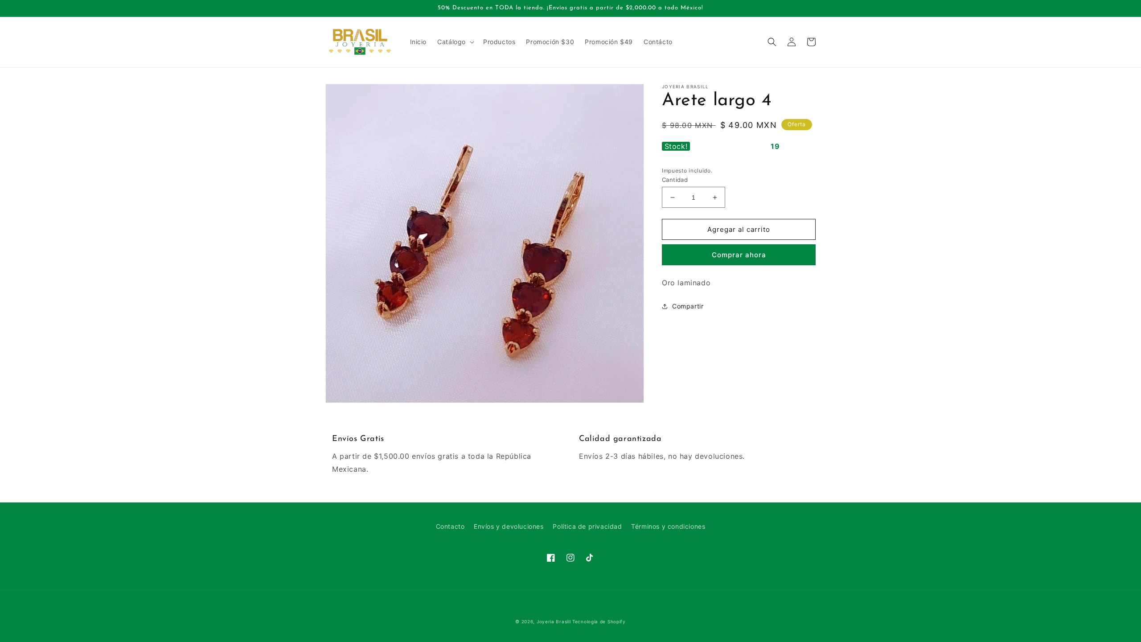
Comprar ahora (739, 255)
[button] (455, 42)
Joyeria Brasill (554, 621)
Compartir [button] (687, 306)
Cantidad (675, 179)
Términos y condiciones (668, 526)
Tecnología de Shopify (599, 621)
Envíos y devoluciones (509, 526)
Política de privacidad (587, 526)
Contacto (450, 526)
